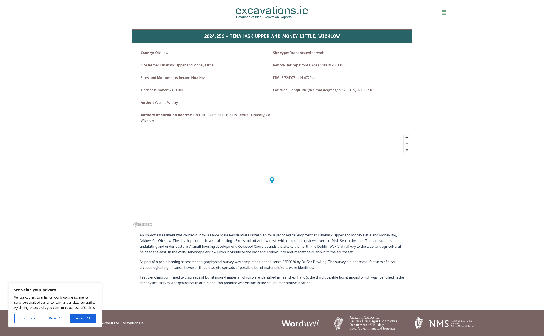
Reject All (55, 318)
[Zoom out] (407, 144)
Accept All (83, 318)
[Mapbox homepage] (142, 224)
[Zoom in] (407, 137)
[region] (55, 305)
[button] (391, 12)
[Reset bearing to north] (407, 150)
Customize (27, 318)
